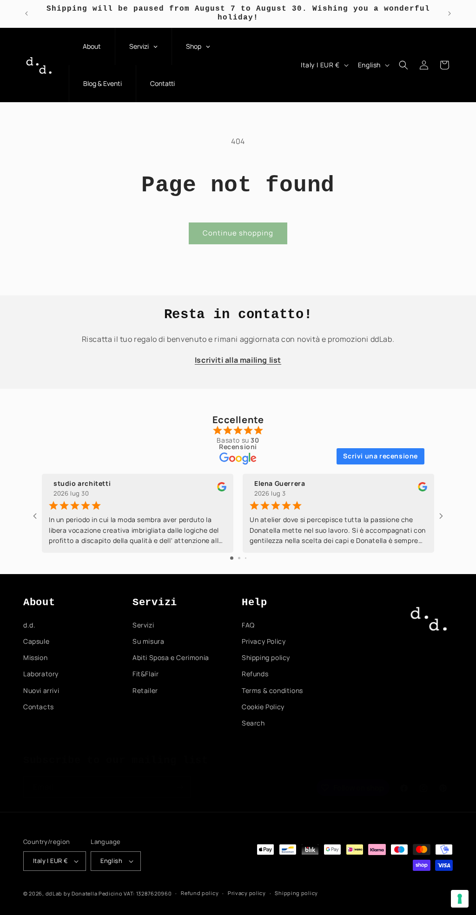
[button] (403, 65)
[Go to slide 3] (245, 558)
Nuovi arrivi (41, 690)
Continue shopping (238, 233)
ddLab (54, 893)
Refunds (255, 673)
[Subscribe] (180, 787)
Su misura (148, 641)
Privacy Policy (263, 641)
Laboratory (41, 673)
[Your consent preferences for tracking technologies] (460, 899)
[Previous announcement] (26, 13)
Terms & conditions (272, 690)
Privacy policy (247, 892)
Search (253, 723)
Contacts (38, 706)
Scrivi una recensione (380, 455)
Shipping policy (266, 657)
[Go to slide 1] (231, 558)
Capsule (36, 641)
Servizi (143, 625)
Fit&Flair (145, 673)
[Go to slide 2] (239, 558)
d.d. (29, 625)
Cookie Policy (263, 706)
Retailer (145, 690)
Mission (35, 657)
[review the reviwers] (221, 488)
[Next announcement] (449, 13)
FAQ (248, 625)
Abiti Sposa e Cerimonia (170, 657)
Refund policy (199, 892)
